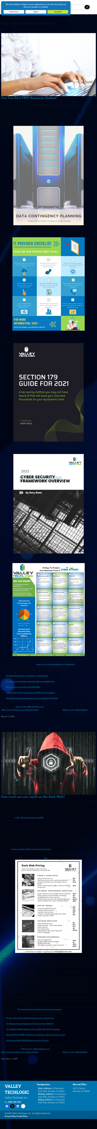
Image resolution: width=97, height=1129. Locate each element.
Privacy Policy (10, 1116)
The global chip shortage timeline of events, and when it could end (32, 698)
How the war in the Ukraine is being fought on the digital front (30, 682)
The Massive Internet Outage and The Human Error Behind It (29, 1024)
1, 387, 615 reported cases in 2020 (29, 818)
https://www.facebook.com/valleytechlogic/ (20, 710)
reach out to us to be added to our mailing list (55, 664)
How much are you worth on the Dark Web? (23, 687)
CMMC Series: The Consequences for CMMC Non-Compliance (30, 693)
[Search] (87, 7)
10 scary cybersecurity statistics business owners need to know (30, 1018)
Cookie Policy (22, 1116)
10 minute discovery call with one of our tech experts (40, 1009)
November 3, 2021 (9, 1059)
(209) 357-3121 (14, 1102)
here (46, 858)
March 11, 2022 (8, 717)
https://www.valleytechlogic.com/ (29, 707)
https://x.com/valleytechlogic (74, 710)
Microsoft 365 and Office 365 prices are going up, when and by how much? (35, 1035)
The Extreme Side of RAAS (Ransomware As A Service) (27, 1041)
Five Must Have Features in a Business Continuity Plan (27, 676)
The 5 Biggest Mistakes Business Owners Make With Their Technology (33, 1029)
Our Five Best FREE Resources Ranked (29, 98)
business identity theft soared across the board (31, 849)
